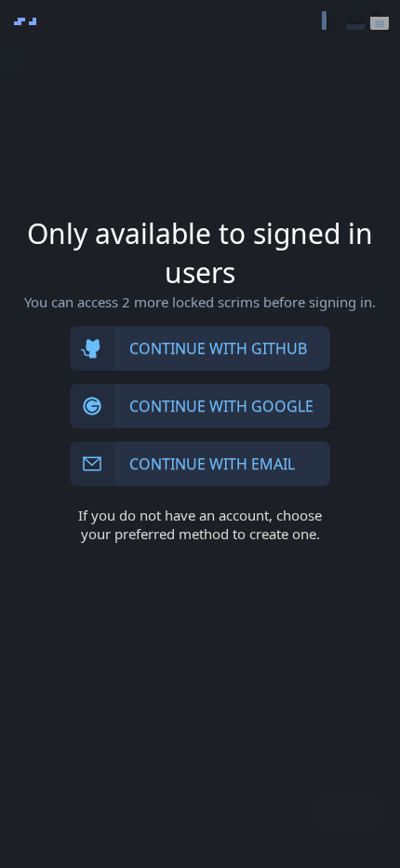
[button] (331, 20)
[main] (200, 434)
